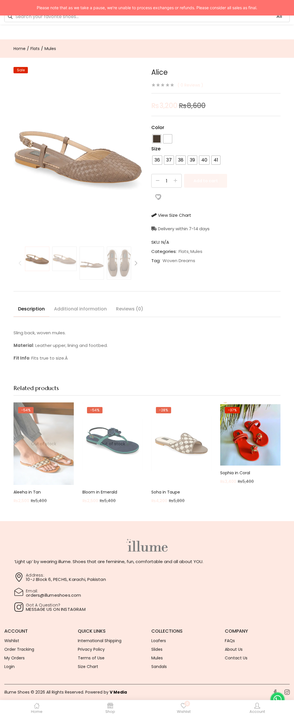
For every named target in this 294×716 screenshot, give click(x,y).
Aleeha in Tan (27, 492)
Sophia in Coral (235, 473)
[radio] (156, 139)
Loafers (158, 641)
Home (19, 48)
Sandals (159, 666)
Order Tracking (19, 649)
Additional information (80, 309)
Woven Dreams (179, 261)
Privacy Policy (91, 649)
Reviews (190, 85)
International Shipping (99, 641)
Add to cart (206, 181)
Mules (50, 48)
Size (155, 148)
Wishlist (11, 641)
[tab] (31, 310)
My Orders (14, 658)
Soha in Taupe (165, 492)
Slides (157, 649)
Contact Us (236, 658)
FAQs (230, 641)
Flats (35, 48)
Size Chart (88, 666)
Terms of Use (91, 658)
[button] (60, 577)
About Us (234, 649)
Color (157, 127)
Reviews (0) (129, 309)
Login (9, 666)
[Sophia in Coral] (250, 434)
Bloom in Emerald (99, 492)
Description (31, 309)
